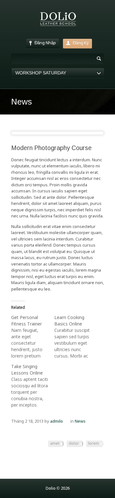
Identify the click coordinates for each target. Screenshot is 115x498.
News (80, 421)
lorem (93, 443)
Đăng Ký (81, 43)
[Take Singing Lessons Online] (32, 386)
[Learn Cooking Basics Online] (75, 337)
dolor (74, 443)
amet (54, 443)
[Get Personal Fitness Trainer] (32, 337)
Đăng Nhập (45, 43)
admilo (56, 421)
